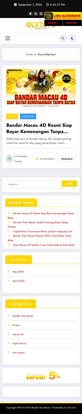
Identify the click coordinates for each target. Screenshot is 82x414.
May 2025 (18, 272)
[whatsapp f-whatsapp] (36, 13)
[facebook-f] (30, 13)
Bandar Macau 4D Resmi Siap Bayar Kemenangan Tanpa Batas (39, 128)
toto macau (19, 352)
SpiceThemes (70, 407)
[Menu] (7, 38)
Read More (67, 158)
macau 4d (28, 116)
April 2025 (19, 281)
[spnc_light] (72, 38)
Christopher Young (20, 159)
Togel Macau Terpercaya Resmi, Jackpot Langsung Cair (42, 231)
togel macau (19, 343)
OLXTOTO (26, 407)
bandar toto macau (23, 316)
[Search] (63, 38)
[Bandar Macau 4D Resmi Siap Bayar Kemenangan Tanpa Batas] (41, 88)
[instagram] (41, 13)
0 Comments (47, 158)
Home (12, 116)
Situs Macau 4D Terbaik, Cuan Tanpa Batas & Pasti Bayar (44, 245)
